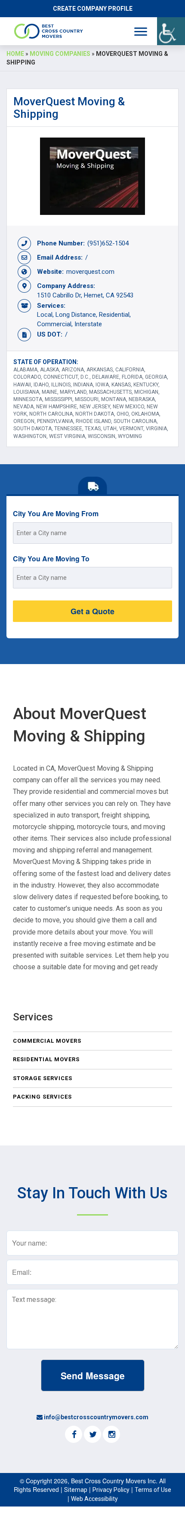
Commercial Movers (47, 1041)
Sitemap (75, 1489)
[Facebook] (73, 1435)
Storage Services (42, 1078)
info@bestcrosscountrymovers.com (96, 1417)
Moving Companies (60, 53)
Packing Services (42, 1096)
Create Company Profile (93, 8)
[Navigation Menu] (140, 32)
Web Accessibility (94, 1498)
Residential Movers (46, 1059)
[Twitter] (92, 1435)
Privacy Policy (111, 1489)
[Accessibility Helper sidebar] (171, 31)
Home (15, 53)
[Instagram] (111, 1435)
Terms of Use (153, 1489)
